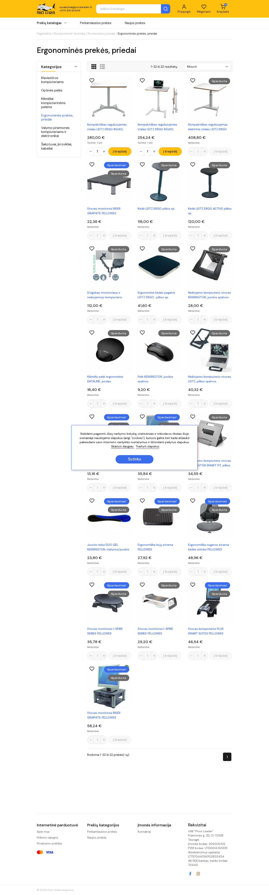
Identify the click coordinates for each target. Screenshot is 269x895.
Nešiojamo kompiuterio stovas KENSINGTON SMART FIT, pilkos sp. (209, 463)
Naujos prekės (135, 23)
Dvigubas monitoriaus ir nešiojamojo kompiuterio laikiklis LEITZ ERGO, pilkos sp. (107, 295)
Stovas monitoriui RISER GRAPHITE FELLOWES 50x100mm (103, 211)
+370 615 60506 (69, 10)
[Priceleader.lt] (46, 8)
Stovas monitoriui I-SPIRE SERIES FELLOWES (105, 631)
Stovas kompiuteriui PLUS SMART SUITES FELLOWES (206, 631)
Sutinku (134, 459)
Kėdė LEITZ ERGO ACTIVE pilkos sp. (210, 211)
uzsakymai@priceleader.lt (75, 7)
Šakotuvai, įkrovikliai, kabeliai (56, 146)
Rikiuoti (192, 66)
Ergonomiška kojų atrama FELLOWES (155, 547)
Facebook (190, 873)
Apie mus (43, 831)
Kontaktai (144, 831)
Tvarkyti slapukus (147, 446)
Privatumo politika (49, 843)
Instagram (198, 873)
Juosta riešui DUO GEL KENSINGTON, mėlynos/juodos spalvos (108, 547)
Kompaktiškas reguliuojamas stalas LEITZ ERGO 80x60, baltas (107, 127)
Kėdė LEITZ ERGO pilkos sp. (156, 208)
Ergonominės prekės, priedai (57, 117)
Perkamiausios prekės (95, 23)
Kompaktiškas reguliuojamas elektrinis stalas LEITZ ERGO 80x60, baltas (208, 127)
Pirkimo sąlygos (47, 837)
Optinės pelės (51, 90)
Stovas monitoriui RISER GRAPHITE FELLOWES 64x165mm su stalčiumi (103, 715)
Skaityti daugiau (122, 446)
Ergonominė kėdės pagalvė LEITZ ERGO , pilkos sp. (156, 295)
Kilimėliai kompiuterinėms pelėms (53, 103)
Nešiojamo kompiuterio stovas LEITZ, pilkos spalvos (209, 379)
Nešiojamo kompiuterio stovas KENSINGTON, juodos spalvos (209, 295)
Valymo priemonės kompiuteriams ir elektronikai (55, 132)
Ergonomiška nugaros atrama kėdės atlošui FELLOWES (208, 547)
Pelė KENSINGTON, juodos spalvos (155, 379)
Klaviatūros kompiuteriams (52, 80)
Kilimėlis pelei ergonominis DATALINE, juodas (105, 379)
